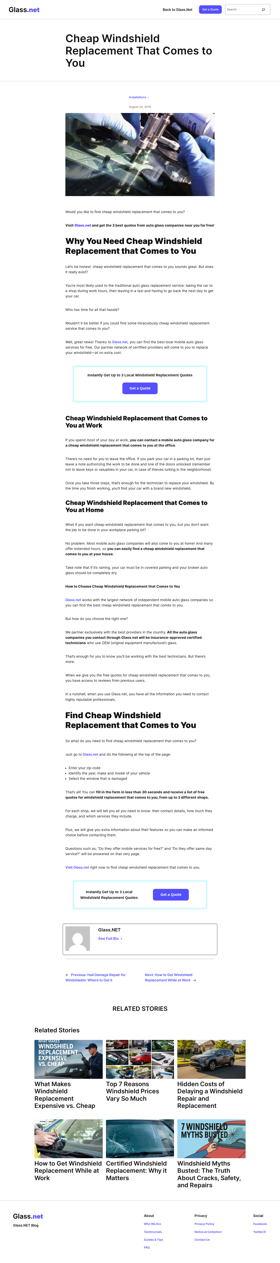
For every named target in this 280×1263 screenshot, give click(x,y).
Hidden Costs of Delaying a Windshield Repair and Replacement (210, 1094)
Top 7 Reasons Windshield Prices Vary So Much (132, 1091)
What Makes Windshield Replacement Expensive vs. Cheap (64, 1094)
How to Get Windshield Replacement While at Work (68, 1171)
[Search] (263, 9)
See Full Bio (108, 938)
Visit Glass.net (77, 867)
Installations (137, 97)
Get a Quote (210, 9)
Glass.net (119, 342)
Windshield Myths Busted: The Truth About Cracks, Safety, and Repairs (209, 1174)
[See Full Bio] (121, 938)
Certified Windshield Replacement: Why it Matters (136, 1171)
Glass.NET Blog (26, 1225)
